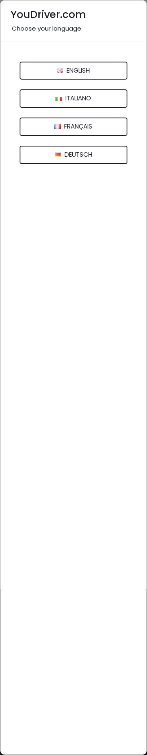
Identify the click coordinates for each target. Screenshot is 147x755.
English (77, 70)
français (77, 126)
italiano (77, 98)
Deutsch (77, 154)
